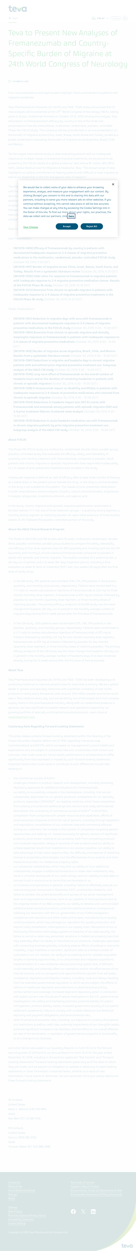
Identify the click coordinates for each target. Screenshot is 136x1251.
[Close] (113, 184)
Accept (66, 226)
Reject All (91, 226)
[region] (68, 208)
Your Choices (30, 227)
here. (71, 216)
